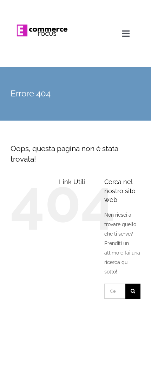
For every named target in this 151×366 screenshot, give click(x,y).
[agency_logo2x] (42, 8)
